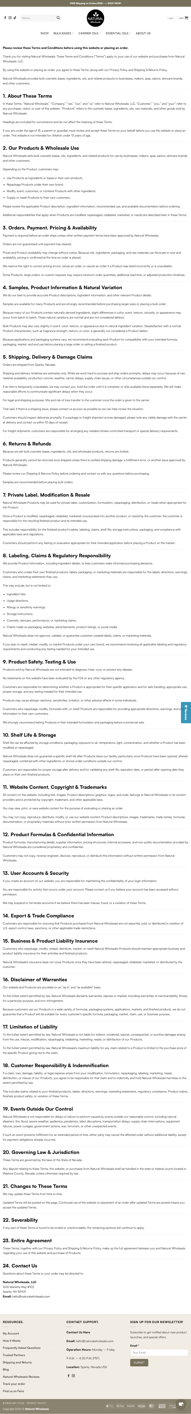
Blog (6, 1369)
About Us (143, 33)
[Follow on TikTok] (14, 18)
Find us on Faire (13, 1391)
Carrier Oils (88, 33)
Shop (44, 33)
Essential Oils (117, 33)
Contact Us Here (78, 1332)
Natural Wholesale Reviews (21, 1377)
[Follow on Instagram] (10, 18)
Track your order (14, 1384)
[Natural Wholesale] (95, 18)
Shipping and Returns (17, 1362)
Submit (139, 1363)
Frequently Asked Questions (21, 1348)
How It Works (12, 1340)
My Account (11, 1333)
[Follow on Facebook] (5, 18)
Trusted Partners (14, 1355)
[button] (170, 18)
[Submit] (58, 18)
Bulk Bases (62, 33)
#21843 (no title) (13, 1403)
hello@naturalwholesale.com (31, 1296)
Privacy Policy (36, 1403)
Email (134, 1345)
